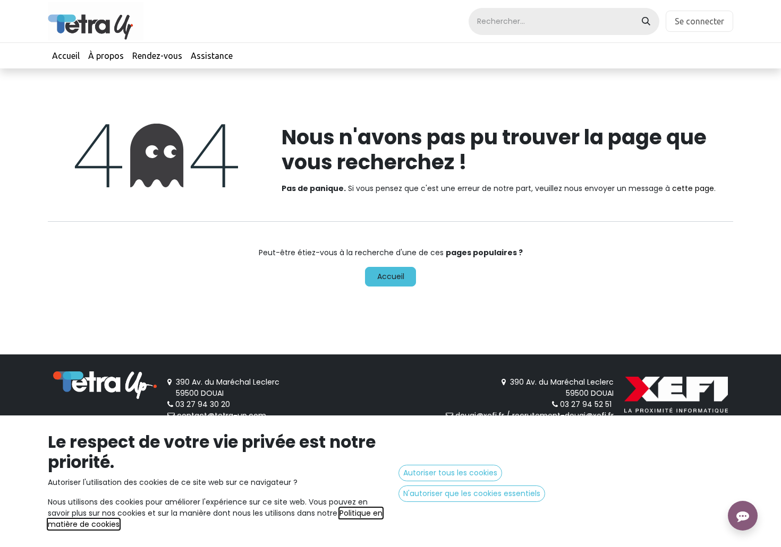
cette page (693, 188)
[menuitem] (66, 55)
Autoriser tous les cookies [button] (450, 472)
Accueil (390, 276)
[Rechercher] (646, 21)
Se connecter (699, 21)
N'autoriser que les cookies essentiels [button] (471, 493)
